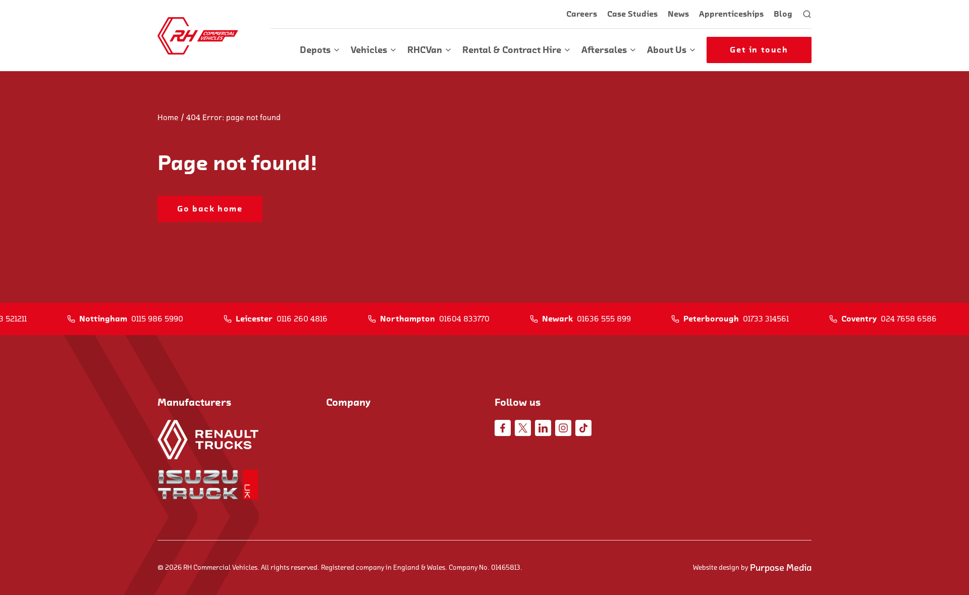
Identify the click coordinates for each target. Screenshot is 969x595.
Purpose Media (781, 567)
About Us (666, 50)
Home (168, 118)
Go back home (209, 209)
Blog (783, 14)
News (678, 14)
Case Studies (632, 14)
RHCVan (424, 50)
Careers (581, 14)
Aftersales (604, 50)
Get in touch (759, 50)
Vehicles (369, 50)
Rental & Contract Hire (511, 50)
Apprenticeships (731, 14)
